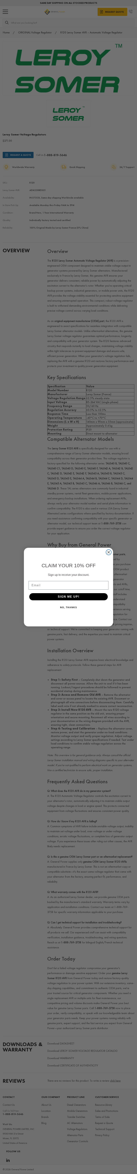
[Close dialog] (108, 552)
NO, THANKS (68, 607)
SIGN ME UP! (68, 596)
